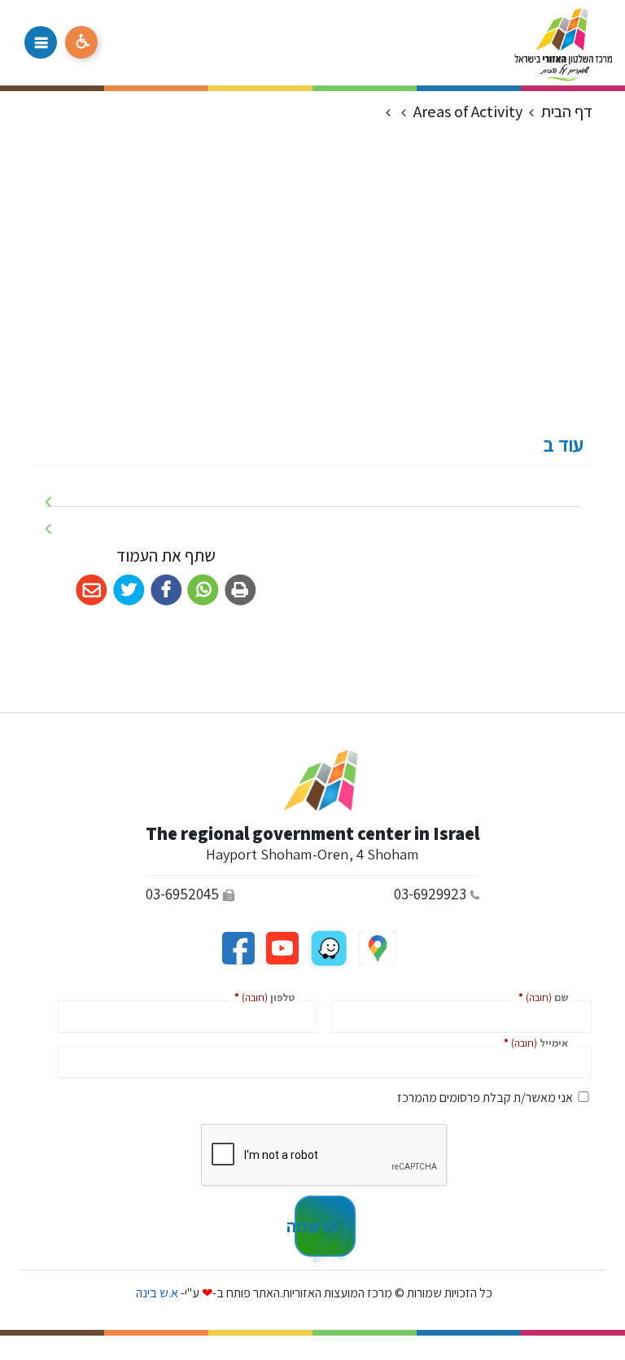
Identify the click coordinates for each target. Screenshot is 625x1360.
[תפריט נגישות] (81, 42)
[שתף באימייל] (91, 590)
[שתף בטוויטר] (128, 590)
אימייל (532, 1042)
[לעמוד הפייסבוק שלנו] (238, 946)
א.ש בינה (155, 1292)
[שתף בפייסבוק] (166, 590)
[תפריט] (40, 42)
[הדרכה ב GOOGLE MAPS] (376, 946)
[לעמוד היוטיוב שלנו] (281, 946)
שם (540, 996)
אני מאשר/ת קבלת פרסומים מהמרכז (485, 1097)
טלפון (261, 996)
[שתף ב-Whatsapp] (203, 590)
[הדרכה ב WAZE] (327, 946)
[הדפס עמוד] (240, 590)
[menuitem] (312, 493)
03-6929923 (430, 893)
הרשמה (316, 1225)
